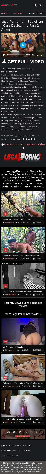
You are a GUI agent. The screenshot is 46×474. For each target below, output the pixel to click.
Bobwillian (18, 13)
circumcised (22, 99)
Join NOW (5, 445)
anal (11, 90)
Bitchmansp (9, 223)
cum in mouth (16, 102)
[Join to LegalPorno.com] (23, 163)
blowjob (37, 96)
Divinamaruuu (10, 350)
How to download (10, 450)
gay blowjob (39, 105)
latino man (14, 108)
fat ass (4, 105)
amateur (4, 90)
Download (15, 139)
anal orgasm (19, 90)
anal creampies (14, 87)
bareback (29, 90)
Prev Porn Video (13, 144)
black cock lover (18, 96)
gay (31, 105)
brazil (14, 99)
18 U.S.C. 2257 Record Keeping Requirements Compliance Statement (20, 466)
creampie (38, 99)
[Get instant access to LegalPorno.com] (23, 438)
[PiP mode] (38, 55)
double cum (39, 102)
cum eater (5, 102)
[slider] (16, 54)
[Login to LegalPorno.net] (40, 5)
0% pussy (39, 87)
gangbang (25, 105)
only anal (14, 111)
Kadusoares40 (10, 295)
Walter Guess (10, 386)
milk (30, 108)
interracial (5, 108)
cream (30, 99)
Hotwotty (8, 422)
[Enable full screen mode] (42, 55)
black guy (29, 96)
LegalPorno (5, 13)
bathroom (9, 93)
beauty (34, 93)
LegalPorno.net (7, 5)
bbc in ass (26, 93)
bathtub (18, 93)
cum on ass (28, 102)
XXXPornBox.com (9, 455)
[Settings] (33, 55)
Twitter (26, 450)
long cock (24, 108)
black (8, 96)
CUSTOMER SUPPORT (22, 445)
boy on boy (6, 99)
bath (35, 90)
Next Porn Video (35, 144)
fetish (17, 105)
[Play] (4, 55)
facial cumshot (28, 87)
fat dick (11, 105)
